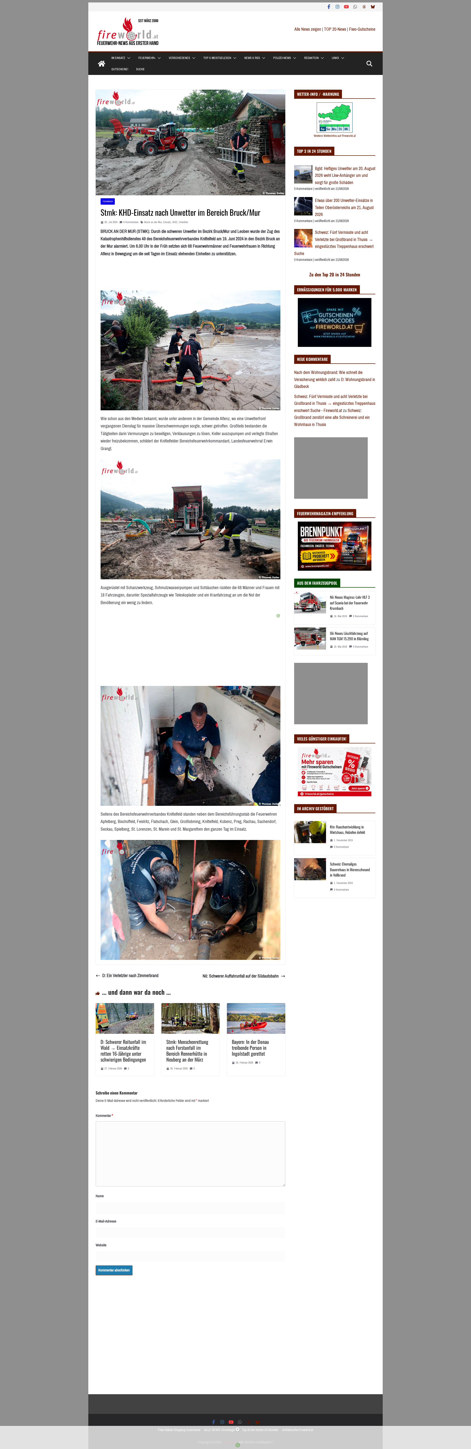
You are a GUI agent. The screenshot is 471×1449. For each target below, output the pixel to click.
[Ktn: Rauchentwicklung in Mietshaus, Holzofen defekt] (310, 838)
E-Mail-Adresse (106, 1221)
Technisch (108, 201)
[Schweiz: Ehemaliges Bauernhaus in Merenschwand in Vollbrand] (310, 878)
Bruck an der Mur (153, 222)
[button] (128, 58)
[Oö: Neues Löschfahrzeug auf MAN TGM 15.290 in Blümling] (310, 641)
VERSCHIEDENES (179, 58)
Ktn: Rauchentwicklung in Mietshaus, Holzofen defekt (347, 829)
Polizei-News (282, 58)
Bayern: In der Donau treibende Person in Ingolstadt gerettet (250, 1047)
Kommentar (104, 1115)
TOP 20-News (335, 29)
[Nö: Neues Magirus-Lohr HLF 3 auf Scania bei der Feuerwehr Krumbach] (310, 608)
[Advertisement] (331, 468)
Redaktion (311, 58)
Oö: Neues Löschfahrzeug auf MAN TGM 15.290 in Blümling (349, 635)
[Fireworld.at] (101, 64)
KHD (174, 222)
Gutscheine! (119, 69)
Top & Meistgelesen (217, 58)
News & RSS (252, 58)
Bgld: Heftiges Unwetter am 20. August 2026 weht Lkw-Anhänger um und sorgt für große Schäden (345, 175)
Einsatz (167, 222)
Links (335, 58)
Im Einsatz (118, 58)
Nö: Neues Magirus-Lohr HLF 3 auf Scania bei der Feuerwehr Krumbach (350, 602)
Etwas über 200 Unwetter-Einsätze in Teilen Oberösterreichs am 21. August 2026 (344, 207)
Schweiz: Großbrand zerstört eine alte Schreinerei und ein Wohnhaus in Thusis (332, 417)
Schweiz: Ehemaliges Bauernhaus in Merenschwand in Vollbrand (350, 869)
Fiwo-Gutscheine (362, 29)
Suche (140, 69)
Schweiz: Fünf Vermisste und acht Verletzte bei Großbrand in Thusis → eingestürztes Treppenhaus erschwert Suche (334, 242)
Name (100, 1196)
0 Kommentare (130, 222)
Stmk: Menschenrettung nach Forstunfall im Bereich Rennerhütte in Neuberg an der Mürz (187, 1050)
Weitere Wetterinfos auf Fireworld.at (335, 136)
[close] (237, 1429)
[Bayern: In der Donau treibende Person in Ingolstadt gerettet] (256, 1007)
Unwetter (183, 222)
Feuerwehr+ (147, 58)
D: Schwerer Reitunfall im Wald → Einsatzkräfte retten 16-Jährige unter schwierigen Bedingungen (123, 1050)
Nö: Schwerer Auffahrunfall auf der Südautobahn (241, 976)
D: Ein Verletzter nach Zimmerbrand (130, 975)
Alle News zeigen (307, 29)
